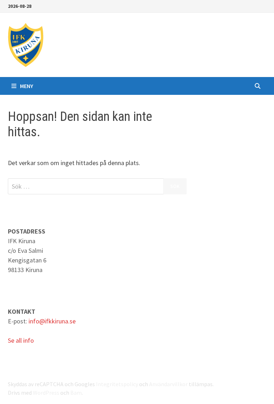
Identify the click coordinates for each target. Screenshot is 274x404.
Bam (76, 392)
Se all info (21, 340)
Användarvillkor (168, 384)
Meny (26, 86)
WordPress (46, 392)
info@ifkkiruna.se (52, 321)
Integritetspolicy (117, 384)
